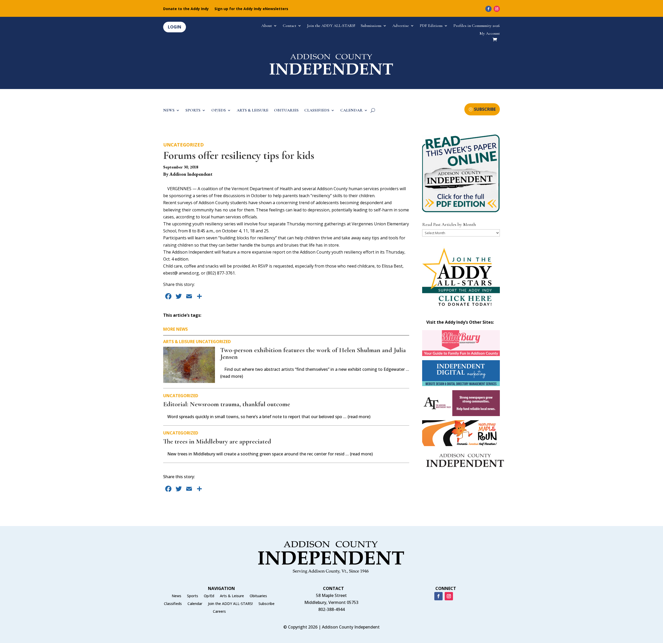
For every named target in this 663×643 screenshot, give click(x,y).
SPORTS (192, 110)
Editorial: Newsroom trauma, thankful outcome (226, 404)
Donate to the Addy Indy (186, 9)
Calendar (195, 604)
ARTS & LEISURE (252, 110)
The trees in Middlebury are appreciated (217, 441)
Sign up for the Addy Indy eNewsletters (251, 9)
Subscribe (266, 604)
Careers (219, 612)
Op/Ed (209, 596)
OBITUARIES (286, 110)
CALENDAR (351, 110)
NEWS (169, 110)
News (176, 596)
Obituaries (258, 596)
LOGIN (174, 27)
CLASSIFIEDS (316, 110)
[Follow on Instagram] (497, 9)
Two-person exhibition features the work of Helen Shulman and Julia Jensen (313, 353)
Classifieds (173, 604)
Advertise (400, 26)
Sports (192, 596)
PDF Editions (431, 26)
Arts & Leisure (179, 341)
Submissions (371, 26)
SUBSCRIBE (485, 109)
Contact (289, 26)
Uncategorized (183, 145)
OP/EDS (218, 110)
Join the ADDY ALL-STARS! (331, 26)
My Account (490, 34)
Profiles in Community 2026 (476, 26)
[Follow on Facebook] (488, 9)
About (266, 26)
